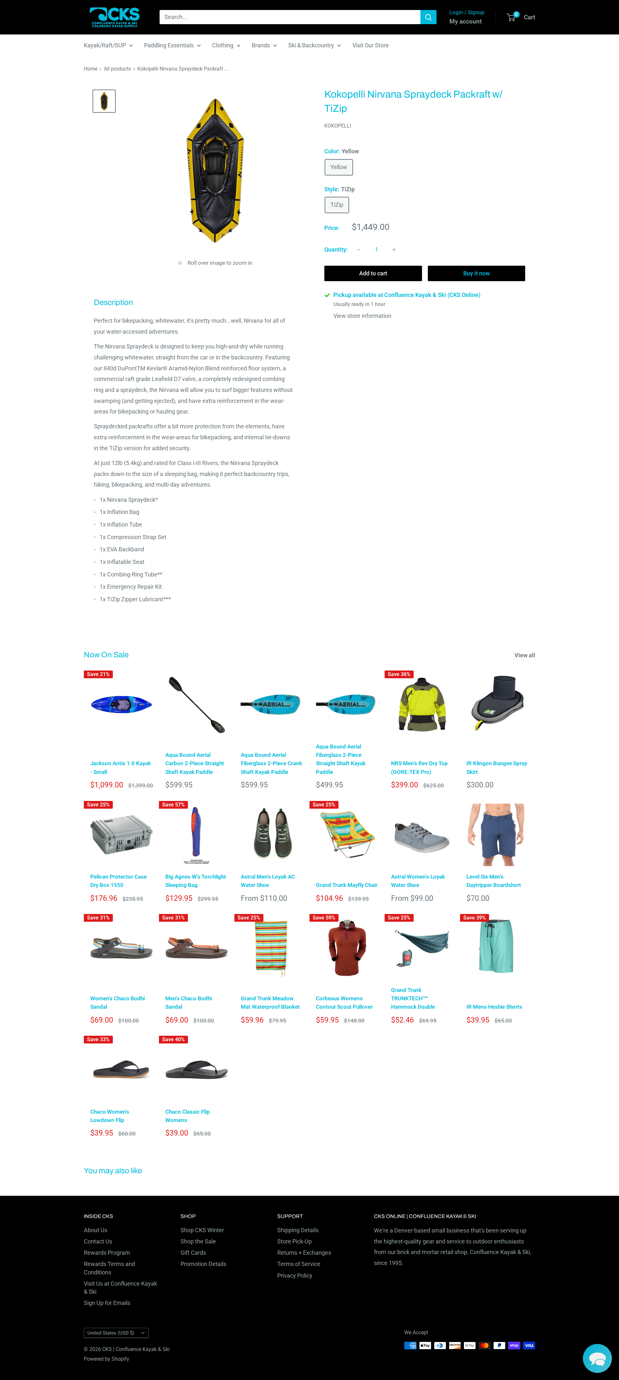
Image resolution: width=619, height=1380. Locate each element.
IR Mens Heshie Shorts (494, 1007)
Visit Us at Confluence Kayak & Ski (120, 1287)
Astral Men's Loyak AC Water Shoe (268, 880)
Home (90, 69)
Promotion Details (203, 1264)
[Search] (428, 17)
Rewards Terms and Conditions (109, 1268)
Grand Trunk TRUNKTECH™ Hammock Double (413, 998)
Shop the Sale (198, 1241)
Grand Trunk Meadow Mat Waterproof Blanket (270, 1002)
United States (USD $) (110, 1333)
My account (465, 21)
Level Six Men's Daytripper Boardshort (494, 880)
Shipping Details (298, 1230)
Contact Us (98, 1241)
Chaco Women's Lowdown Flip (109, 1116)
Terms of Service (298, 1264)
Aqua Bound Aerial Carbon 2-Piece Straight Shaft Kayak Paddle (194, 763)
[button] (597, 1358)
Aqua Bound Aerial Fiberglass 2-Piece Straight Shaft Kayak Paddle (341, 759)
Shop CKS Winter (202, 1230)
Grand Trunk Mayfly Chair (347, 885)
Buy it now (476, 273)
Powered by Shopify (106, 1359)
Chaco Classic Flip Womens (187, 1116)
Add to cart (373, 273)
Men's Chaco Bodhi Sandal (188, 1002)
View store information (362, 316)
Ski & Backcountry (311, 45)
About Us (95, 1230)
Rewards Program (107, 1252)
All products (117, 69)
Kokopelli (337, 126)
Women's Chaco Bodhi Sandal (117, 1002)
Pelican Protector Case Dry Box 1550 (118, 880)
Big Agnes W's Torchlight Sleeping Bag (195, 880)
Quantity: (336, 249)
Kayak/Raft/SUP (105, 45)
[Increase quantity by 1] (394, 249)
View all (525, 655)
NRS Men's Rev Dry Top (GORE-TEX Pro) (419, 767)
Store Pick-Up (294, 1241)
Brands (261, 45)
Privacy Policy (294, 1275)
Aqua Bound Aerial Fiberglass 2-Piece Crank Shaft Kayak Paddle (271, 763)
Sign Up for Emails (107, 1302)
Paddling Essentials (169, 45)
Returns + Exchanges (304, 1252)
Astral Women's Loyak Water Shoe (418, 880)
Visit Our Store (370, 45)
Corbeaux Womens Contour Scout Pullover (344, 1002)
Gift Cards (193, 1252)
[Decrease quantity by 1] (359, 249)
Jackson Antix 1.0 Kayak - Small (120, 767)
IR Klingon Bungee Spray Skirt (497, 767)
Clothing (222, 45)
